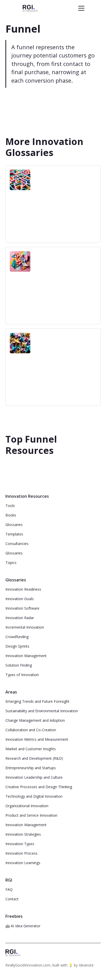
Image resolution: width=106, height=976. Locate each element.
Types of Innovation (22, 674)
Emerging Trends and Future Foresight (37, 701)
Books (10, 515)
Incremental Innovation (24, 627)
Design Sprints (17, 646)
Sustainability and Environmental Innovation (41, 710)
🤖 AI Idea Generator (22, 925)
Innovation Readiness (23, 589)
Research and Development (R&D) (34, 758)
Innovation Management (26, 655)
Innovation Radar (19, 617)
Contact (12, 898)
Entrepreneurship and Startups (30, 767)
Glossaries (14, 524)
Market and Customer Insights (30, 748)
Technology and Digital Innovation (34, 796)
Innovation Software (22, 608)
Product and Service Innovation (31, 815)
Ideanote (86, 965)
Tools (10, 505)
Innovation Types (19, 843)
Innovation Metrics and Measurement (36, 739)
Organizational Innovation (26, 805)
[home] (30, 8)
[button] (80, 8)
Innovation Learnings (22, 862)
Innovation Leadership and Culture (34, 777)
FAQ (9, 889)
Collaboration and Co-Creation (30, 729)
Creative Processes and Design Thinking (38, 786)
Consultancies (17, 543)
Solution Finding (18, 665)
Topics (10, 562)
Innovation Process (21, 853)
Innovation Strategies (23, 834)
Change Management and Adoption (35, 720)
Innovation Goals (19, 598)
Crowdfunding (17, 636)
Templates (14, 534)
